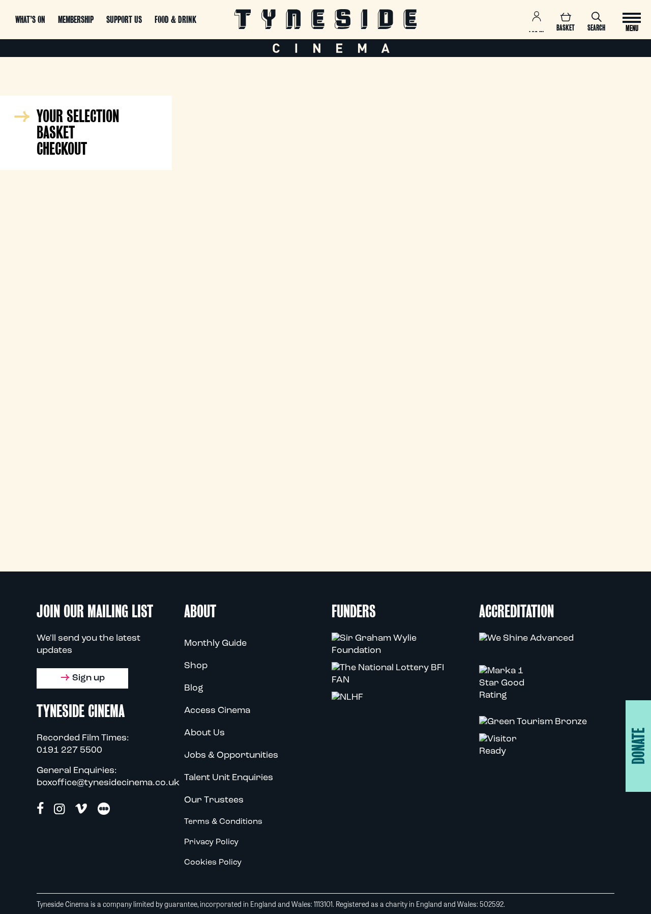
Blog (193, 688)
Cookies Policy (213, 863)
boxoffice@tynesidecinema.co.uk (108, 783)
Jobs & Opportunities (231, 755)
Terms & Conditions (223, 822)
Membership (76, 19)
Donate (638, 746)
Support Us (124, 19)
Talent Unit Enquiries (228, 778)
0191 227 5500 (69, 750)
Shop (196, 666)
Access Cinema (217, 711)
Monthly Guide (215, 643)
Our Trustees (214, 800)
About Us (204, 733)
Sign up (88, 678)
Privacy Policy (211, 842)
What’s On (30, 19)
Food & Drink (175, 19)
